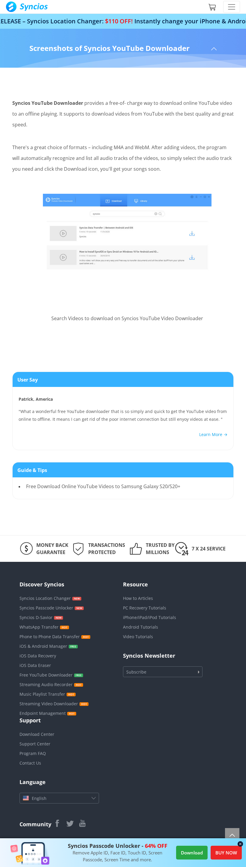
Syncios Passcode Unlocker (46, 608)
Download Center (37, 734)
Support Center (35, 744)
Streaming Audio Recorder (46, 684)
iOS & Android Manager (43, 646)
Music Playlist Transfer (42, 694)
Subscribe (136, 672)
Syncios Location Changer (45, 598)
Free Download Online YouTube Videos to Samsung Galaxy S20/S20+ (103, 486)
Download (192, 853)
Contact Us (30, 763)
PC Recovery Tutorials (144, 608)
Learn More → (213, 434)
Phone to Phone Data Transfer (50, 636)
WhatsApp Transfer (39, 627)
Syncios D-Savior (36, 617)
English (39, 798)
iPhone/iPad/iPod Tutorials (149, 617)
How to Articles (138, 598)
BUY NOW (226, 853)
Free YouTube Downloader (46, 675)
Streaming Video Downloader (49, 703)
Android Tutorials (140, 627)
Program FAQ (33, 753)
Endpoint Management (43, 713)
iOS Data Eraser (35, 665)
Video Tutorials (138, 636)
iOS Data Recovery (38, 656)
